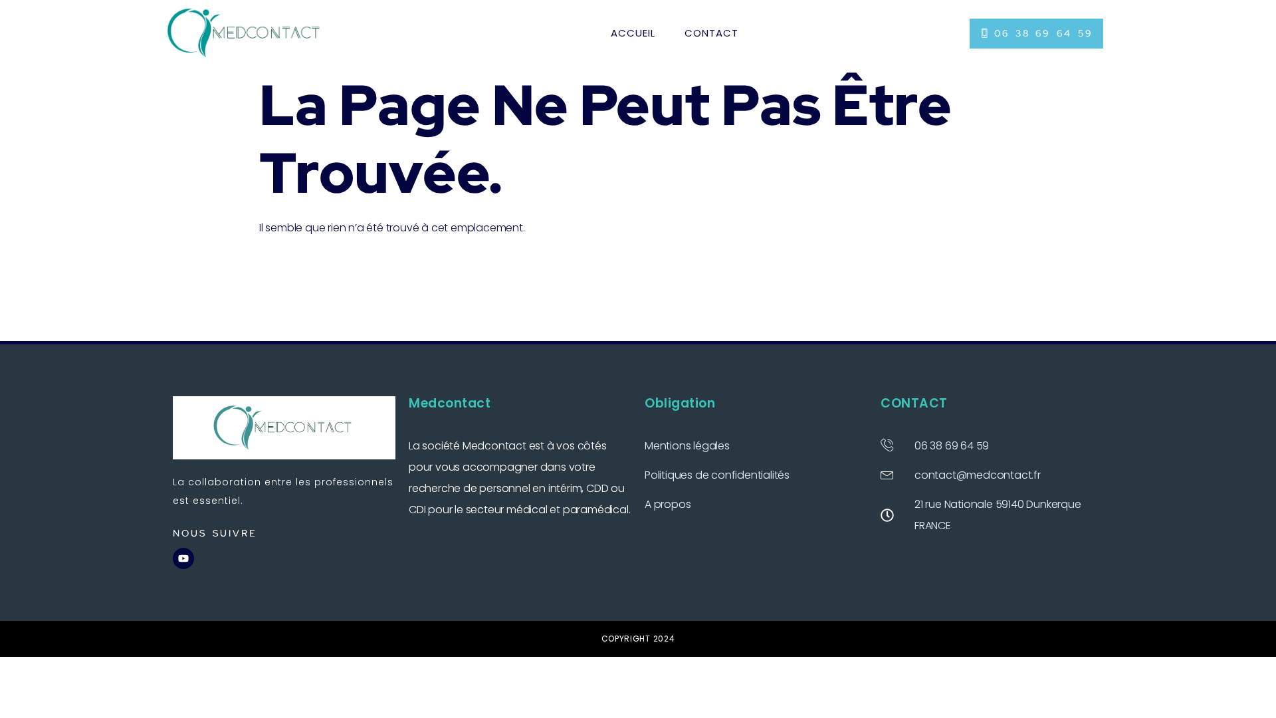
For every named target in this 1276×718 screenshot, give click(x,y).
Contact (711, 33)
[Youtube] (183, 558)
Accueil (633, 33)
